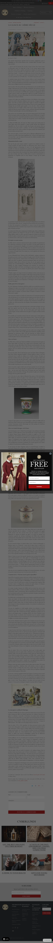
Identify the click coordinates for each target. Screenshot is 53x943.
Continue (39, 486)
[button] (39, 460)
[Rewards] (6, 939)
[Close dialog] (50, 454)
